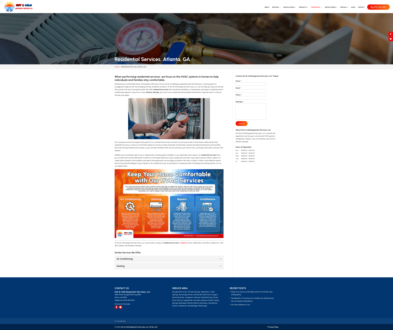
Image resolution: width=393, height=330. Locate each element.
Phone (239, 95)
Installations (288, 7)
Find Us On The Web (122, 304)
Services (275, 7)
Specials (343, 7)
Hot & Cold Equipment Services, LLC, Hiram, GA (139, 327)
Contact (361, 7)
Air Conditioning (120, 321)
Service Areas (330, 7)
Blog (353, 7)
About (267, 7)
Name (239, 81)
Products (303, 7)
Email (238, 88)
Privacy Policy (273, 327)
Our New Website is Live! (240, 305)
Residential (315, 7)
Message (240, 102)
